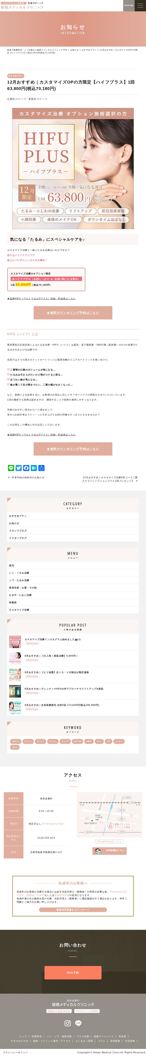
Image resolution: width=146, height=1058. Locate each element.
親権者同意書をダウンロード (73, 909)
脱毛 (11, 565)
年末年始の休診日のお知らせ (28, 477)
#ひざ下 (65, 741)
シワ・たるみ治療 (19, 580)
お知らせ (74, 50)
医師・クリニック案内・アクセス (52, 1041)
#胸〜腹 (77, 741)
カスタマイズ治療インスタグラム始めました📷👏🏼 (53, 641)
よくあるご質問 (84, 1041)
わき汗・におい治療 (20, 595)
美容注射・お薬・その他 (23, 587)
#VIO (99, 741)
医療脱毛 (37, 1036)
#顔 (108, 741)
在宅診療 (130, 1041)
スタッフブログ (18, 530)
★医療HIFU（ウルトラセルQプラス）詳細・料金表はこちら (41, 298)
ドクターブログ (18, 538)
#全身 (14, 747)
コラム (102, 1041)
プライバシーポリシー (15, 1052)
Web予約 (73, 972)
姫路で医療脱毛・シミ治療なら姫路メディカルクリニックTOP (37, 50)
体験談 (13, 602)
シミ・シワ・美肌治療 (59, 1036)
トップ (23, 1036)
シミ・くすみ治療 (19, 573)
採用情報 (115, 1041)
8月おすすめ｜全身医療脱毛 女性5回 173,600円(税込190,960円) (62, 707)
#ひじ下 (40, 741)
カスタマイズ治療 (19, 610)
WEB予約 (129, 5)
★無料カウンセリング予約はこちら (73, 312)
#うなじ (119, 741)
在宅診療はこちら (115, 850)
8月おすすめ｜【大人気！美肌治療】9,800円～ (52, 658)
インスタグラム (68, 1024)
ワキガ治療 (83, 1036)
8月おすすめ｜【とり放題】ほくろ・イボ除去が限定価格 (57, 674)
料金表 (122, 1036)
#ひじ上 (28, 741)
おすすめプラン (89, 50)
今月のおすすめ (19, 1041)
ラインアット (78, 1024)
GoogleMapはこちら (109, 841)
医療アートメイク (104, 1036)
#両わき (15, 741)
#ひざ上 (52, 741)
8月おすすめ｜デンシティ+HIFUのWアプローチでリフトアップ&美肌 (64, 690)
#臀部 (88, 741)
